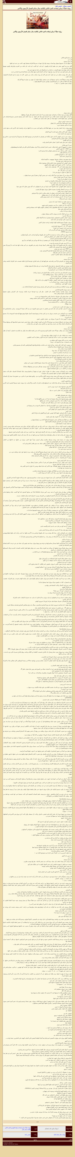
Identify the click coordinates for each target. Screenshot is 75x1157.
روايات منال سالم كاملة (59, 1134)
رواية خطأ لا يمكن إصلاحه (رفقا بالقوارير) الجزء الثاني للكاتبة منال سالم (17, 1128)
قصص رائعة (27, 1134)
